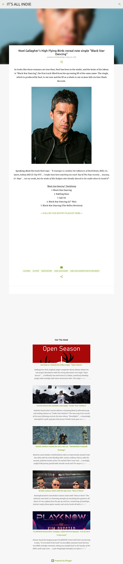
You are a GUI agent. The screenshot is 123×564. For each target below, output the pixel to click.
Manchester (47, 271)
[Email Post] (61, 268)
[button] (61, 62)
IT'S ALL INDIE (19, 4)
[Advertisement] (61, 314)
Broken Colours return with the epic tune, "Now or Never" (61, 491)
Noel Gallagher (61, 271)
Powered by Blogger (63, 561)
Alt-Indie (26, 271)
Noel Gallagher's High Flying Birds (85, 271)
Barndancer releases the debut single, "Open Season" (62, 365)
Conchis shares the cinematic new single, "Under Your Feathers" (61, 406)
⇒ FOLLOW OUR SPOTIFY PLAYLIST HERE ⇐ (61, 213)
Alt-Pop (36, 271)
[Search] (119, 4)
